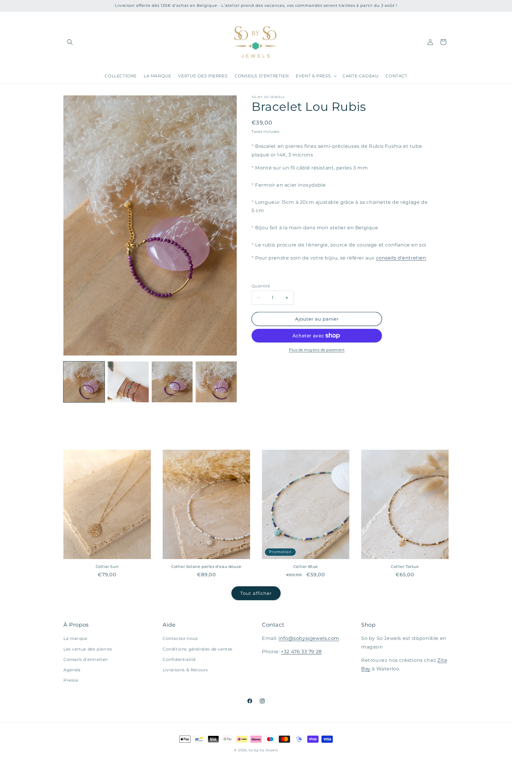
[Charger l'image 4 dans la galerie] (216, 382)
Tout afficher (256, 593)
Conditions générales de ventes (198, 649)
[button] (69, 42)
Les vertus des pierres (87, 649)
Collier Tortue (405, 566)
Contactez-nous (180, 638)
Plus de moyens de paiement (317, 350)
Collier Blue (305, 566)
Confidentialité (179, 659)
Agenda (72, 669)
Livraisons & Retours (185, 669)
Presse (70, 680)
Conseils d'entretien (85, 659)
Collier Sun (107, 566)
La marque (75, 638)
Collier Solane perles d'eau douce (206, 566)
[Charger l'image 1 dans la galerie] (84, 382)
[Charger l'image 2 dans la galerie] (128, 382)
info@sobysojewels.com (309, 638)
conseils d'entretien (401, 258)
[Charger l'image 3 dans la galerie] (172, 382)
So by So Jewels (263, 750)
